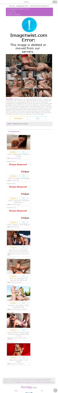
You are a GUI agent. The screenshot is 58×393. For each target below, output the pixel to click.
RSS (42, 391)
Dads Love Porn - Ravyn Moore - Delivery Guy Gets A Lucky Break (19, 251)
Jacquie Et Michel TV (22, 338)
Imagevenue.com (30, 382)
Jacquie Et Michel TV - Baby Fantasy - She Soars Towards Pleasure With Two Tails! (18, 334)
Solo (18, 363)
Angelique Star (17, 124)
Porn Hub (19, 282)
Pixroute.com (39, 382)
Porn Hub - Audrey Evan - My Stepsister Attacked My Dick (18, 279)
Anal (12, 309)
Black (17, 253)
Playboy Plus (14, 363)
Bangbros (13, 253)
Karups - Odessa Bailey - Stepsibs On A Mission (18, 155)
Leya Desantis (23, 309)
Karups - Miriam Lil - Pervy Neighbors (18, 224)
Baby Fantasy (14, 338)
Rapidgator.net (20, 382)
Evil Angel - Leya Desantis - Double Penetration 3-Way (18, 306)
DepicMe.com (50, 382)
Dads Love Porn (22, 253)
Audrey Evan (14, 282)
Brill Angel (13, 180)
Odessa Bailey (17, 158)
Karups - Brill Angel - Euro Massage (18, 178)
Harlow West (14, 204)
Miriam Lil (16, 226)
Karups (25, 124)
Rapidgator (18, 118)
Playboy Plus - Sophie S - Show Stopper (18, 361)
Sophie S (22, 363)
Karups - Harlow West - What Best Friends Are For (18, 201)
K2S (37, 118)
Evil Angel (17, 309)
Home (16, 391)
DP (14, 309)
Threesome (10, 339)
